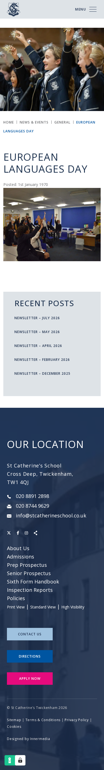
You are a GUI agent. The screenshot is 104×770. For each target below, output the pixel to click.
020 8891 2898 (32, 496)
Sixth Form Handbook (33, 581)
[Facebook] (18, 532)
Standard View (43, 607)
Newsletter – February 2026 (42, 359)
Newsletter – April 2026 (38, 345)
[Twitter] (9, 532)
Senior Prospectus (29, 573)
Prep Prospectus (27, 565)
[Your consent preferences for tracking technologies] (20, 760)
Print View (16, 607)
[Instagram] (26, 532)
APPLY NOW (29, 678)
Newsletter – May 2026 (37, 331)
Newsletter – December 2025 (42, 373)
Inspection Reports (30, 590)
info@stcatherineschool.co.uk (51, 515)
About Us (18, 548)
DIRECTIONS (30, 656)
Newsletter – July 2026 (37, 318)
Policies (16, 598)
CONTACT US (30, 634)
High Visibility (72, 607)
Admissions (20, 556)
